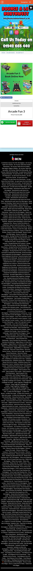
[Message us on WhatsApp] (22, 32)
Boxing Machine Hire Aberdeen (18, 236)
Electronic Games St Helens (13, 355)
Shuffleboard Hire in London (16, 532)
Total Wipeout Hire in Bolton (13, 552)
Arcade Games (11, 52)
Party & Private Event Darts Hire (16, 459)
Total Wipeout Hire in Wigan (14, 558)
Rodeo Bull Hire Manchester (14, 501)
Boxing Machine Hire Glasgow (17, 239)
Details (17, 100)
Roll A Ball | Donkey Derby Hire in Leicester (17, 514)
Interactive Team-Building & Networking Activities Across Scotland (16, 417)
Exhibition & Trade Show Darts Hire (15, 358)
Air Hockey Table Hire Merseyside (18, 170)
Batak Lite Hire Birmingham (17, 212)
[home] (2, 2)
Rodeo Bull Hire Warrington (15, 505)
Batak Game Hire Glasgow (16, 206)
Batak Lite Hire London (15, 217)
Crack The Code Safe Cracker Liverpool (16, 318)
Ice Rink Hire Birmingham (14, 391)
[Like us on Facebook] (11, 32)
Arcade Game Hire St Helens (15, 185)
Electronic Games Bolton (17, 349)
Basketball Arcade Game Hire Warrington (16, 201)
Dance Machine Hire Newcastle (18, 340)
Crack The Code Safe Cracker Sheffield (17, 325)
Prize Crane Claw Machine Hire (18, 472)
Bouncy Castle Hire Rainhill (14, 232)
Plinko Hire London (16, 461)
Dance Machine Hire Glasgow (17, 333)
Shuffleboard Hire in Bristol (16, 527)
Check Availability (26, 123)
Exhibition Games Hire (19, 360)
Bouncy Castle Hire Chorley (19, 227)
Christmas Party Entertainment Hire (18, 300)
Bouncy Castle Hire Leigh (20, 228)
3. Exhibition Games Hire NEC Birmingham (13, 162)
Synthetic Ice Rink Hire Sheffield (18, 549)
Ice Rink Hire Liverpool (23, 393)
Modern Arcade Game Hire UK (14, 455)
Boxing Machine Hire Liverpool (17, 243)
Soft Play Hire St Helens (14, 539)
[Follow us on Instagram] (16, 32)
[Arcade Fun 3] (16, 79)
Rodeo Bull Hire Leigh (13, 499)
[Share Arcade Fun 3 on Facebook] (16, 97)
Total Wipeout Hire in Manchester (17, 554)
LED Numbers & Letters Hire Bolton (18, 419)
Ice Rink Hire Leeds (11, 393)
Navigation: (24, 2)
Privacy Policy (23, 463)
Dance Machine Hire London (15, 336)
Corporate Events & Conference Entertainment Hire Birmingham (17, 311)
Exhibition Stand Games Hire (15, 366)
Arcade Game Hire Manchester (17, 179)
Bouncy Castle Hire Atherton (17, 225)
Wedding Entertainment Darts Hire (21, 560)
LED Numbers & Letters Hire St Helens (17, 428)
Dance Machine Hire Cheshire (18, 329)
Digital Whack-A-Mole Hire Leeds (18, 344)
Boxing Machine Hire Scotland (18, 250)
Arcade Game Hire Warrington (18, 186)
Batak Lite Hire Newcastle (15, 219)
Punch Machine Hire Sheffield (14, 490)
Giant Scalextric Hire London (14, 371)
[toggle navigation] (30, 2)
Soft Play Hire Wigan (14, 541)
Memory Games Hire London (17, 452)
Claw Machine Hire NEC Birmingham (17, 305)
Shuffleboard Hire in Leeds (14, 530)
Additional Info (16, 103)
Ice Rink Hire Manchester (19, 395)
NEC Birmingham (14, 457)
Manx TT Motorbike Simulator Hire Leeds (16, 443)
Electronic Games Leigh (17, 351)
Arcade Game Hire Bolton (19, 175)
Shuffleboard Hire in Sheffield (17, 536)
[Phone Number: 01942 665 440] (16, 46)
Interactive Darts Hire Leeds (14, 400)
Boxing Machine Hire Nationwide (18, 247)
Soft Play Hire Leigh (16, 538)
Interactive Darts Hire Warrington (15, 415)
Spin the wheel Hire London (16, 543)
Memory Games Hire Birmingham (15, 448)
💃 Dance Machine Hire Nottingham (12, 561)
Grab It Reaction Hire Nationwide (18, 378)
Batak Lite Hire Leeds (15, 216)
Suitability (16, 106)
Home (3, 52)
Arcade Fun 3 (19, 52)
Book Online (10, 122)
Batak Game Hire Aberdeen (20, 203)
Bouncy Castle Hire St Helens (17, 563)
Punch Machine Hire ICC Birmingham (17, 483)
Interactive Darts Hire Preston (17, 411)
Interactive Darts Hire (18, 397)
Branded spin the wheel (11, 281)
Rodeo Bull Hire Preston (14, 503)
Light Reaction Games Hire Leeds (18, 435)
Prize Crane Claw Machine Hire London (17, 477)
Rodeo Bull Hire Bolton (14, 497)
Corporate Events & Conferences (18, 313)
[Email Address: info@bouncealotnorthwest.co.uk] (16, 18)
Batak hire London (17, 210)
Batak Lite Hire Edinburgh (15, 214)
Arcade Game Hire (18, 173)
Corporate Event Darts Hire (14, 309)
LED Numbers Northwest (20, 431)
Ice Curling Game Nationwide (17, 389)
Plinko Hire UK (14, 463)
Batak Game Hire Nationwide (16, 208)
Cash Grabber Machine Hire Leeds (18, 294)
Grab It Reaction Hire (15, 377)
